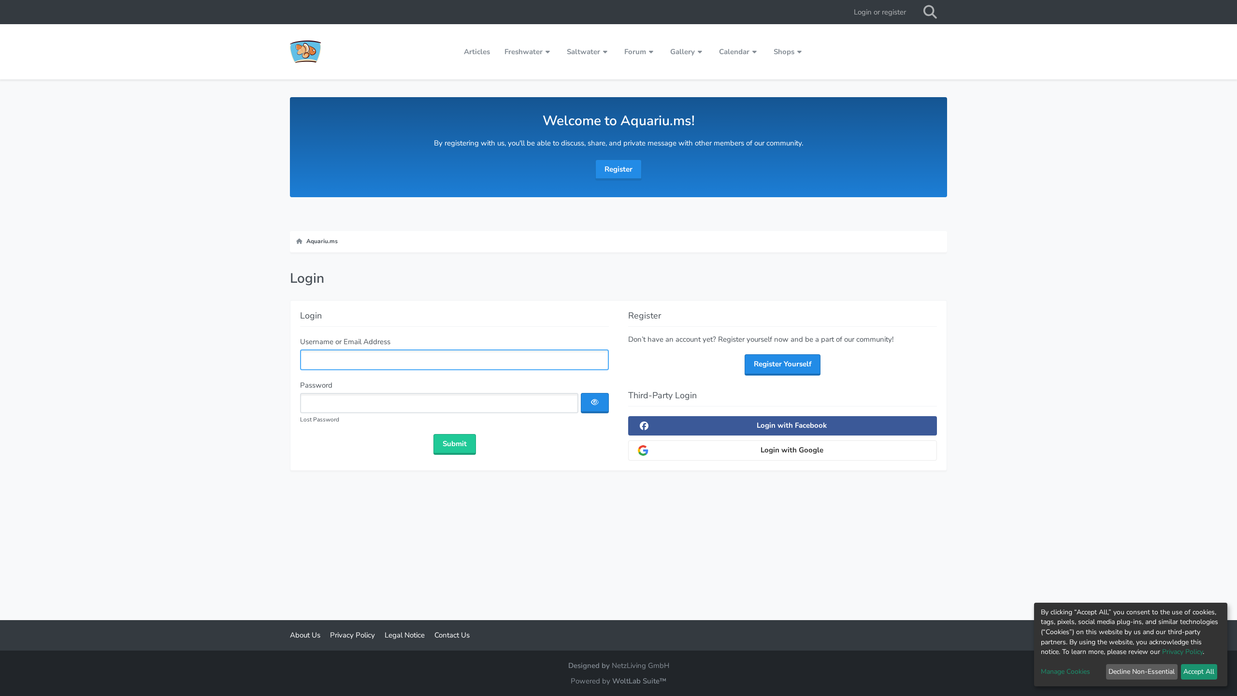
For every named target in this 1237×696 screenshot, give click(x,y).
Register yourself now (753, 339)
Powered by (618, 681)
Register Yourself (782, 364)
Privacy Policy (1182, 651)
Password (316, 385)
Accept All (1198, 671)
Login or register (880, 12)
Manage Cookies (1065, 671)
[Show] (595, 403)
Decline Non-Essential (1141, 671)
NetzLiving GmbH (640, 665)
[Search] (930, 12)
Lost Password (319, 419)
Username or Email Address (345, 342)
